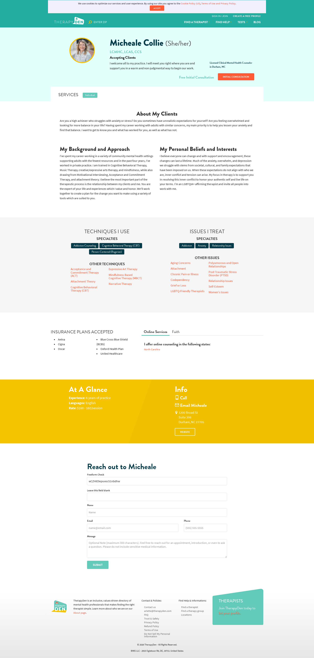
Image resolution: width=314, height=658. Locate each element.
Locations (186, 615)
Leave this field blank (98, 490)
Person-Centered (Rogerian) (107, 252)
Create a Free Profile (247, 16)
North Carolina (152, 349)
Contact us (150, 607)
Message (91, 536)
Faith (176, 332)
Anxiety (202, 246)
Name (90, 505)
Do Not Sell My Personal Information (157, 635)
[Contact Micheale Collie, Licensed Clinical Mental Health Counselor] (82, 50)
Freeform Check (95, 474)
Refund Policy (151, 626)
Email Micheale (193, 405)
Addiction (187, 246)
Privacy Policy (151, 622)
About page (79, 613)
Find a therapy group (192, 611)
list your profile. (230, 613)
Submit (98, 565)
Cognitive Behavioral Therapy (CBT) (121, 246)
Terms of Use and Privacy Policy (218, 3)
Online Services (155, 332)
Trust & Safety (151, 618)
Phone (187, 521)
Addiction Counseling (85, 246)
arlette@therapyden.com (158, 611)
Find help (223, 22)
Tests (242, 22)
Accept (157, 8)
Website (185, 432)
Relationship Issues (221, 246)
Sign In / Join (220, 16)
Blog (257, 22)
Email (90, 521)
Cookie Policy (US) (190, 3)
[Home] (69, 22)
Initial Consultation (236, 77)
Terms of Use (151, 630)
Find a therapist (196, 22)
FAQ (146, 615)
